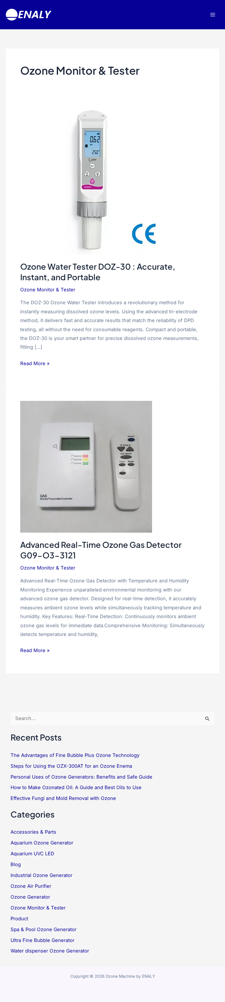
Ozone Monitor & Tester (47, 290)
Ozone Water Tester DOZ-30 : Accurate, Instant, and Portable (97, 271)
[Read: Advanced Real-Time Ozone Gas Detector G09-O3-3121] (86, 466)
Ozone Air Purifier (31, 886)
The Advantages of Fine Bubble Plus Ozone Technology (75, 755)
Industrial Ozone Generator (41, 875)
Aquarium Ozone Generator (42, 843)
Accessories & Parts (33, 832)
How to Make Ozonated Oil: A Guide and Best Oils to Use (76, 787)
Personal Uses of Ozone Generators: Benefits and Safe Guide (81, 777)
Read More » (35, 364)
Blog (16, 864)
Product (19, 918)
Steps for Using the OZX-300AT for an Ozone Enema (71, 766)
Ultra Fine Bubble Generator (42, 940)
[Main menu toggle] (212, 14)
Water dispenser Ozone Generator (50, 951)
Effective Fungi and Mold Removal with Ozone (63, 798)
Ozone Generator (30, 897)
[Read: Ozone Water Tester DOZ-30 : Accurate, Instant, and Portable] (93, 181)
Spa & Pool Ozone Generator (43, 929)
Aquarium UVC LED (32, 853)
